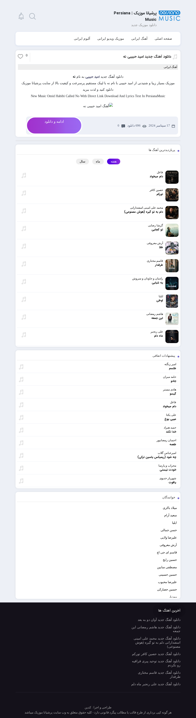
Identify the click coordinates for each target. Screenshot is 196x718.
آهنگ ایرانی (139, 38)
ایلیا (174, 522)
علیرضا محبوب (167, 582)
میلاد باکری (170, 508)
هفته (114, 161)
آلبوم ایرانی (82, 38)
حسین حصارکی (167, 589)
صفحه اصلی (163, 38)
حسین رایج (170, 560)
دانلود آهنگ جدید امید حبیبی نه (147, 57)
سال (82, 161)
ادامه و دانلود (54, 121)
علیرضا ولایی (168, 537)
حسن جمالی (169, 530)
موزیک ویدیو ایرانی (110, 38)
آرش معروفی (168, 545)
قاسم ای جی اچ (167, 552)
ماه (98, 161)
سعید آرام (170, 515)
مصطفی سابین (167, 567)
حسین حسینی (168, 574)
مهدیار (173, 597)
